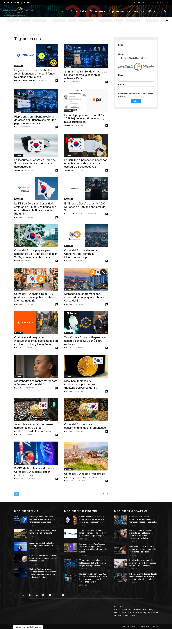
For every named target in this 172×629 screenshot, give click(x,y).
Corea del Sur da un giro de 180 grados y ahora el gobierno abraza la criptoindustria (35, 297)
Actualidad (18, 66)
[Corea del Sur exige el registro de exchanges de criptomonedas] (86, 456)
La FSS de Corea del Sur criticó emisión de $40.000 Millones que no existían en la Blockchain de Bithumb (35, 208)
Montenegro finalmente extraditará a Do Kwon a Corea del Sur (35, 382)
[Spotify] (18, 2)
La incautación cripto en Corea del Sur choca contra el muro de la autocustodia (35, 163)
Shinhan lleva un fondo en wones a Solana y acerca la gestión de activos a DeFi (85, 75)
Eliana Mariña (20, 479)
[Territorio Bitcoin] (18, 11)
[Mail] (15, 2)
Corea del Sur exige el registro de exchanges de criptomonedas (84, 475)
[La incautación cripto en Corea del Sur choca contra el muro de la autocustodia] (36, 145)
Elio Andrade (19, 217)
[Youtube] (28, 2)
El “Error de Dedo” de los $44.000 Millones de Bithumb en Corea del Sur (85, 207)
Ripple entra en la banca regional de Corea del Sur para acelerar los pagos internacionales (35, 120)
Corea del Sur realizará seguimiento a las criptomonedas (85, 426)
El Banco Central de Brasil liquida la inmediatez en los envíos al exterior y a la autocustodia (143, 576)
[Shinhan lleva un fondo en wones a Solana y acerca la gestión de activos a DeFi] (86, 56)
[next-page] (27, 494)
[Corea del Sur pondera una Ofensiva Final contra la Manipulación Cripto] (86, 235)
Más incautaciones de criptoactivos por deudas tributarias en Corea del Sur (81, 384)
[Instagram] (8, 2)
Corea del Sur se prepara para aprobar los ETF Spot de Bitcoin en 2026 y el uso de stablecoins (35, 254)
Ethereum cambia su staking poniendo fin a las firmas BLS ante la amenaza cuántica (91, 519)
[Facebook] (5, 2)
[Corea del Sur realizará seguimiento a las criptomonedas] (86, 409)
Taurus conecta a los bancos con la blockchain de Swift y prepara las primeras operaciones (93, 563)
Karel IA (67, 82)
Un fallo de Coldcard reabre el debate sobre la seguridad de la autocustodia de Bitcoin (142, 549)
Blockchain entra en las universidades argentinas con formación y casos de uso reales (143, 519)
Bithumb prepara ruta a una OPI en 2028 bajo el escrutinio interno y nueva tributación (85, 118)
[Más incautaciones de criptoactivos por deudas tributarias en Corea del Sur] (86, 366)
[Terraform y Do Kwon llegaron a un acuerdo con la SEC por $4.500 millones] (86, 322)
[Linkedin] (11, 2)
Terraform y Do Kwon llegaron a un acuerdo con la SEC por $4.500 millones (85, 341)
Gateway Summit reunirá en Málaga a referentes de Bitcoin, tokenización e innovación (42, 519)
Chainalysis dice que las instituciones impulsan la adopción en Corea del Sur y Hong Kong (36, 341)
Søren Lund (68, 125)
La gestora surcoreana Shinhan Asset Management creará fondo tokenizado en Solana (34, 74)
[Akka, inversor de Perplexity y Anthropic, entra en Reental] (20, 546)
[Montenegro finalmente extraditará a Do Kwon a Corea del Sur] (36, 366)
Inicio (16, 35)
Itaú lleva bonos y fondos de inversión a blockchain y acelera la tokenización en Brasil (142, 563)
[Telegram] (21, 2)
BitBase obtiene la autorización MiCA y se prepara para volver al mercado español (43, 558)
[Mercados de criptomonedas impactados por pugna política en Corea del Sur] (86, 279)
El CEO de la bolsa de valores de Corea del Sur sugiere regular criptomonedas (34, 472)
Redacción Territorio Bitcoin (25, 80)
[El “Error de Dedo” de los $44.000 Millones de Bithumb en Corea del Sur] (86, 188)
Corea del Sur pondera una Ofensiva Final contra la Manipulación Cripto (80, 254)
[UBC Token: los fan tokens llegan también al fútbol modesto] (20, 533)
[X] (24, 2)
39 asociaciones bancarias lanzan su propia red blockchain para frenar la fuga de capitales (92, 533)
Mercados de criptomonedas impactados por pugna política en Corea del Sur (84, 297)
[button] (165, 11)
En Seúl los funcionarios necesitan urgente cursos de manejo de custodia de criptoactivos (85, 163)
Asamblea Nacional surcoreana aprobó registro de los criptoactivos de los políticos (33, 428)
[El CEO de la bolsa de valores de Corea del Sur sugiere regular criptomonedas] (36, 453)
